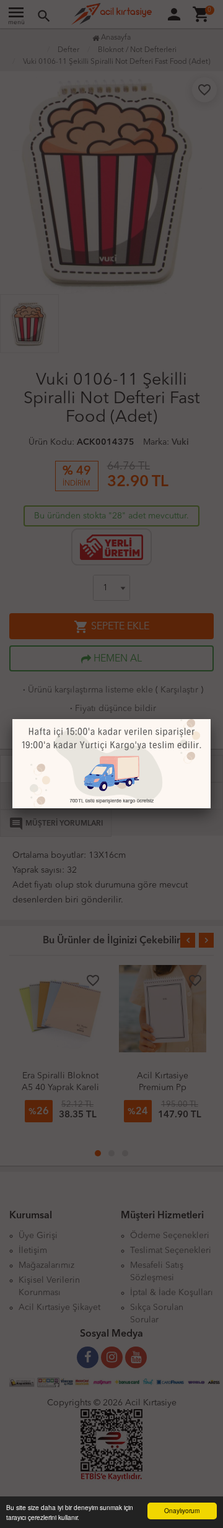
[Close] (210, 719)
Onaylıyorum (181, 1510)
